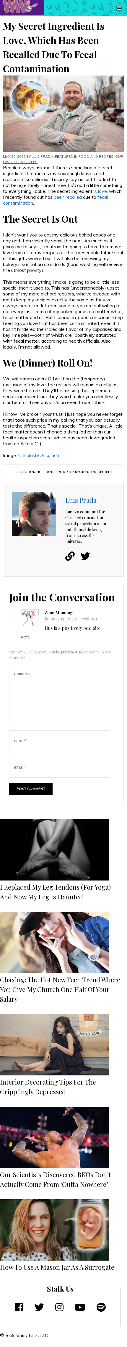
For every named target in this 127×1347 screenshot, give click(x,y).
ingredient (102, 471)
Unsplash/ (28, 455)
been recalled (68, 197)
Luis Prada (42, 156)
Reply (25, 636)
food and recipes (72, 471)
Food (48, 471)
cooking (33, 471)
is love (100, 191)
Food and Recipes (96, 156)
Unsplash (49, 455)
